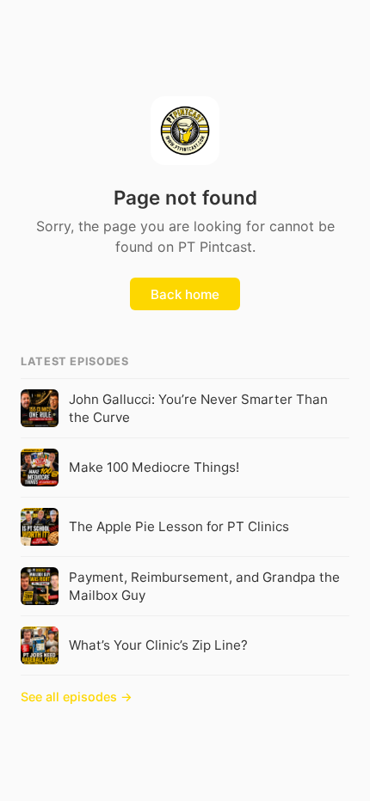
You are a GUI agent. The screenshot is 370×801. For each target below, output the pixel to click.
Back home (185, 294)
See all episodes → (77, 696)
